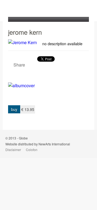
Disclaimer (13, 149)
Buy (14, 109)
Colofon (31, 149)
